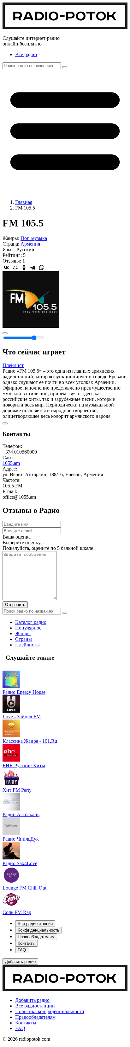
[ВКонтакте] (6, 267)
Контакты (25, 1022)
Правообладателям (35, 1017)
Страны (23, 639)
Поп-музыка (34, 238)
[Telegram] (33, 267)
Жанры (23, 633)
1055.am (11, 463)
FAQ (20, 1028)
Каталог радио (30, 622)
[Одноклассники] (24, 267)
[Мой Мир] (15, 267)
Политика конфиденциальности (49, 1011)
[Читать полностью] (5, 423)
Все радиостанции (35, 1005)
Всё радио (26, 54)
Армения (30, 244)
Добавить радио (32, 1000)
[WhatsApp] (41, 267)
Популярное (28, 627)
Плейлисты (27, 644)
